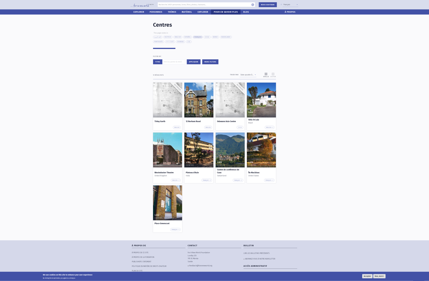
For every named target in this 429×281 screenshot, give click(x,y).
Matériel (187, 12)
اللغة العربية (157, 37)
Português (158, 41)
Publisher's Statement (141, 262)
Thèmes (172, 12)
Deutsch (168, 37)
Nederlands (226, 37)
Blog (246, 12)
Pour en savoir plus (226, 12)
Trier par (234, 75)
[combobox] (290, 4)
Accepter (367, 276)
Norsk (215, 37)
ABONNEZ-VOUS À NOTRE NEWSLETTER (260, 259)
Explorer (139, 12)
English (178, 37)
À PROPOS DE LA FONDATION (143, 257)
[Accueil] (142, 5)
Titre (157, 62)
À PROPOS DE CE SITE (140, 252)
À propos (290, 12)
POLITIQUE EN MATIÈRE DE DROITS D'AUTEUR (149, 266)
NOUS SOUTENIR (267, 5)
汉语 (188, 41)
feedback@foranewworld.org (200, 266)
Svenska (180, 41)
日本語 (207, 37)
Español (187, 37)
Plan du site (137, 271)
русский (170, 41)
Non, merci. (379, 276)
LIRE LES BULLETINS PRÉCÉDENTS (257, 253)
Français (197, 37)
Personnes (156, 12)
